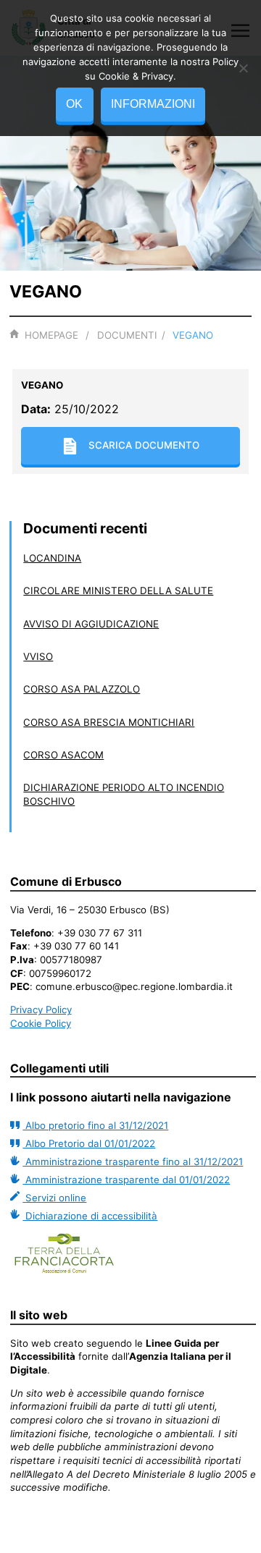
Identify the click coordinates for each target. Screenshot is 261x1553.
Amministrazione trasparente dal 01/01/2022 (126, 1179)
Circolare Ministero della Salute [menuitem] (118, 590)
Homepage (51, 335)
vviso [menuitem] (38, 656)
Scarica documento (143, 445)
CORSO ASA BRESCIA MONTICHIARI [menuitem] (108, 722)
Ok (74, 104)
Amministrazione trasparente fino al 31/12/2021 (132, 1161)
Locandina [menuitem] (52, 558)
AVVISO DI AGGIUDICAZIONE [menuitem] (91, 624)
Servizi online (54, 1197)
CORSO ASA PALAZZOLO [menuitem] (81, 689)
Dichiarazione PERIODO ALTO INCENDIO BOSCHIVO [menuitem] (123, 794)
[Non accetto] (243, 68)
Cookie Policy (40, 1023)
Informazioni (153, 104)
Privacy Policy (41, 1009)
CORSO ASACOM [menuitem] (63, 755)
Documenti (127, 335)
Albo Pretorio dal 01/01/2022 (88, 1143)
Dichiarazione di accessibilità (89, 1216)
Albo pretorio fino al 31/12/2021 (95, 1125)
